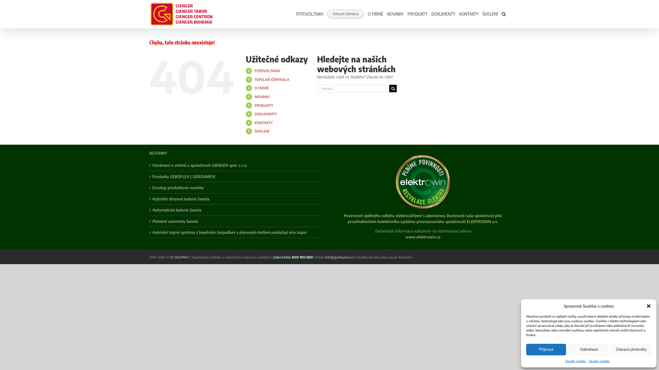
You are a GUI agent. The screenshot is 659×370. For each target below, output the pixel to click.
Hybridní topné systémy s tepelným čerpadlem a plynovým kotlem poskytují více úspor (229, 232)
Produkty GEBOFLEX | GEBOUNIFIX (183, 176)
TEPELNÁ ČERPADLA (272, 79)
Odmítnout (589, 349)
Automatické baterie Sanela (176, 210)
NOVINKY (262, 97)
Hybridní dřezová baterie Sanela (180, 199)
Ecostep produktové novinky (178, 187)
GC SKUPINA (179, 257)
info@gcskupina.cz (339, 257)
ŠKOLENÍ (262, 131)
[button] (648, 306)
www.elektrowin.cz (422, 237)
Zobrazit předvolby (631, 349)
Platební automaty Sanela (175, 221)
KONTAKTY (264, 123)
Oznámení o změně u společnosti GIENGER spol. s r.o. (199, 165)
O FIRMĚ (262, 88)
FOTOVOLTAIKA (267, 71)
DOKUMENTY (266, 114)
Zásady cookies (575, 361)
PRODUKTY (264, 105)
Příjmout (546, 349)
